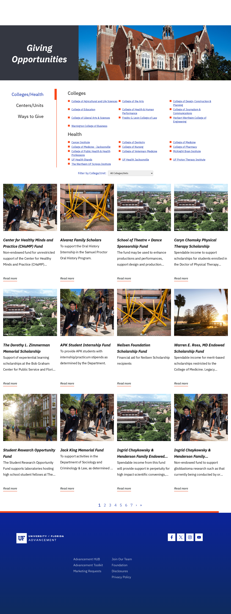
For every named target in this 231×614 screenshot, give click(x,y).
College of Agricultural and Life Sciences (94, 101)
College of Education (83, 109)
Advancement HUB (86, 559)
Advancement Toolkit (88, 565)
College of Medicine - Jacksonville (91, 146)
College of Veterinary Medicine (139, 151)
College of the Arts (133, 101)
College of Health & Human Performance (138, 111)
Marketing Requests (87, 571)
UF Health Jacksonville (135, 159)
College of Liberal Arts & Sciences (91, 117)
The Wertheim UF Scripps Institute (91, 164)
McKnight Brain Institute (187, 151)
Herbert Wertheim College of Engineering (189, 119)
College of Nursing (132, 146)
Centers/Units (30, 105)
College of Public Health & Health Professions (91, 153)
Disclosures (120, 571)
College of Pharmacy (185, 146)
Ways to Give (31, 116)
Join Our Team (122, 559)
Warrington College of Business (89, 126)
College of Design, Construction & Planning (192, 103)
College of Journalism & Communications (187, 111)
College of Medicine (184, 142)
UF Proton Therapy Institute (189, 159)
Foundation (119, 565)
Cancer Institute (81, 142)
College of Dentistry (133, 142)
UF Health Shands (82, 159)
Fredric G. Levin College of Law (139, 117)
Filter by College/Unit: (92, 173)
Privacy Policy (121, 577)
